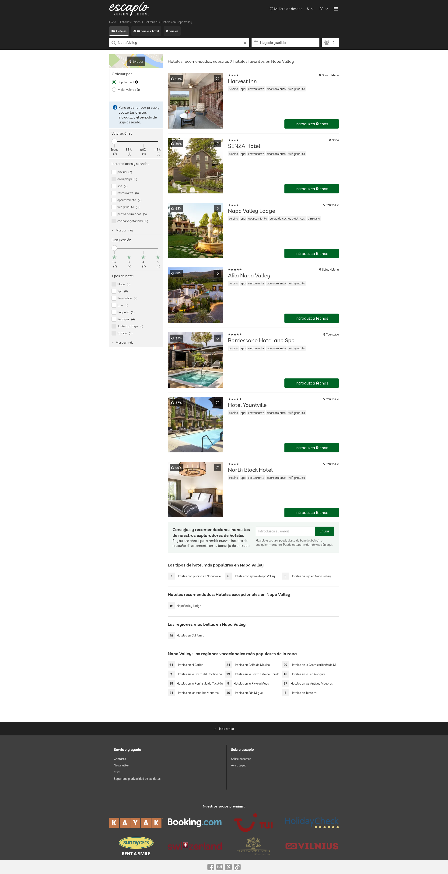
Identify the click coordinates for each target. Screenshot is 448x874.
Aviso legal (238, 765)
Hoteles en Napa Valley (176, 22)
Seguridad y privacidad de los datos (137, 778)
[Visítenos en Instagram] (219, 867)
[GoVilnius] (312, 846)
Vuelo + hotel (150, 31)
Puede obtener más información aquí (307, 544)
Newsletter (121, 765)
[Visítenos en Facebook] (210, 867)
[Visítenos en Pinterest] (228, 867)
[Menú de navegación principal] (335, 9)
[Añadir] (217, 78)
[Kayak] (136, 823)
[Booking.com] (195, 823)
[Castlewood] (253, 846)
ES (321, 9)
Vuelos (173, 31)
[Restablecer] (245, 42)
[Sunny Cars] (136, 846)
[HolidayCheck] (312, 822)
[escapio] (129, 8)
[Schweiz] (195, 846)
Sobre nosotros (241, 759)
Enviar (324, 531)
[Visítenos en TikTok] (237, 867)
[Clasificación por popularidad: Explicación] (136, 82)
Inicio (112, 22)
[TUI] (253, 822)
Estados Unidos (130, 22)
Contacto (120, 759)
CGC (117, 772)
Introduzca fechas (311, 123)
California (151, 22)
